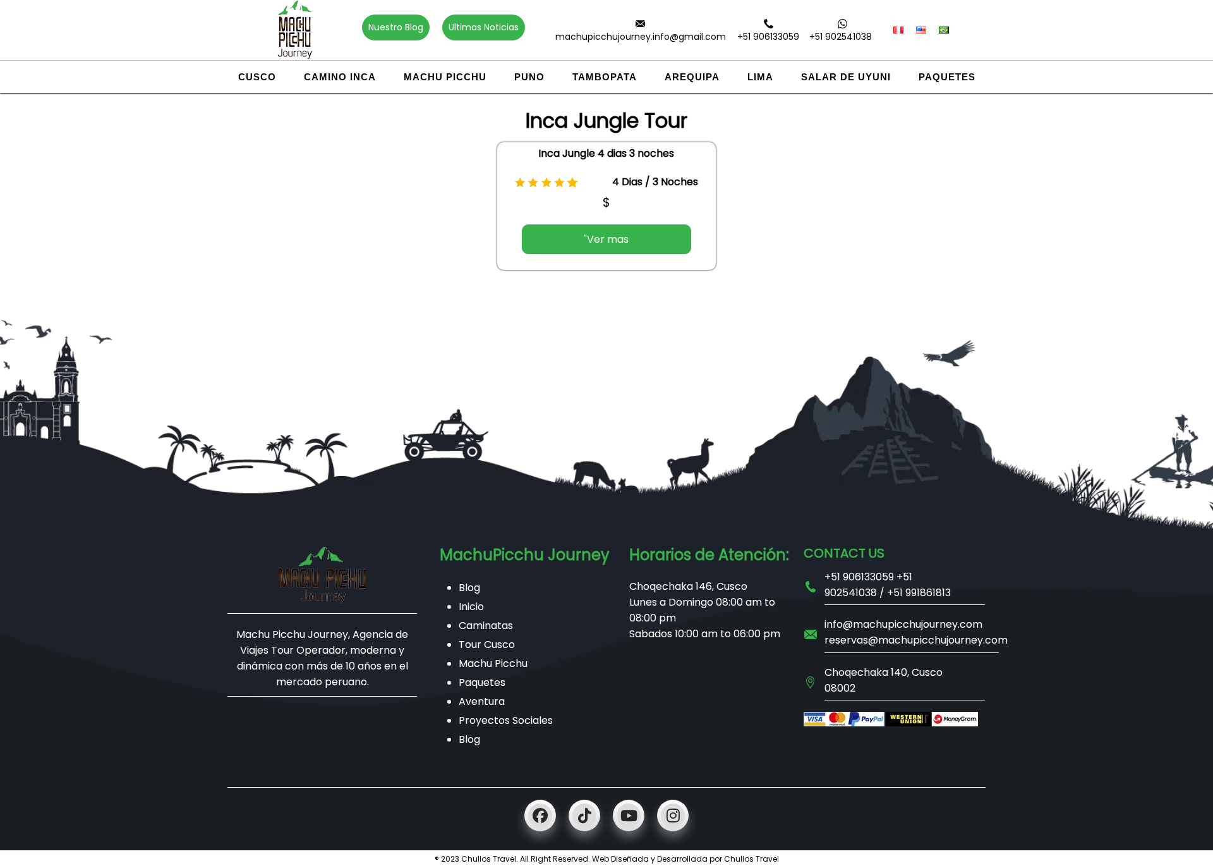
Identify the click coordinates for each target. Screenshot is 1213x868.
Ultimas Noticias (484, 27)
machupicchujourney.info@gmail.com (640, 36)
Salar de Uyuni (846, 76)
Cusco (257, 76)
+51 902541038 (840, 36)
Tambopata (604, 76)
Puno (529, 76)
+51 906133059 (768, 36)
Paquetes (947, 76)
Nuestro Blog (395, 27)
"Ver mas (606, 239)
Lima (760, 76)
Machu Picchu (445, 76)
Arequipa (692, 76)
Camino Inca (340, 76)
